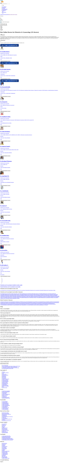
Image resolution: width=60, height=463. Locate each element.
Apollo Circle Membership (6, 391)
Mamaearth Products (5, 432)
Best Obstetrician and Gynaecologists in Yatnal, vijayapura (31, 295)
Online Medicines (4, 392)
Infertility (3, 450)
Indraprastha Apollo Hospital (6, 437)
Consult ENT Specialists (5, 407)
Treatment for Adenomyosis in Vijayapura (6, 301)
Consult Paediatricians (5, 403)
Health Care (3, 424)
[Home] (1, 2)
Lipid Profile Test (4, 415)
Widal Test (3, 419)
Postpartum (3, 445)
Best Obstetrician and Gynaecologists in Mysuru (35, 290)
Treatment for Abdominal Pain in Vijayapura (18, 302)
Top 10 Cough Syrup (5, 365)
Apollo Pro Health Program (6, 394)
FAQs (3, 373)
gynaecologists (6, 14)
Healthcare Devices (5, 427)
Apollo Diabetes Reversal (5, 397)
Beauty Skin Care (4, 428)
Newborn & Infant (4, 446)
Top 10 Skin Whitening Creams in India (7, 368)
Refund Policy (4, 376)
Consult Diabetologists (5, 409)
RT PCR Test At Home (5, 412)
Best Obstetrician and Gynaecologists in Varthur (48, 290)
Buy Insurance (4, 12)
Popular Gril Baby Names (5, 458)
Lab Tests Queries (4, 387)
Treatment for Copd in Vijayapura (16, 303)
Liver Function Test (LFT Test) (6, 420)
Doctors (3, 14)
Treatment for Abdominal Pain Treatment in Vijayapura (31, 302)
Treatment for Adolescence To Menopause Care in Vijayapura (20, 301)
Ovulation (3, 449)
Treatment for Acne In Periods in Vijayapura (35, 301)
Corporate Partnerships (5, 381)
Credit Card (3, 11)
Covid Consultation (5, 401)
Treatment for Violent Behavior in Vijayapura (27, 303)
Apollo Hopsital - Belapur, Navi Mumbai (7, 439)
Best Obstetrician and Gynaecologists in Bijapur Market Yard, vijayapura (33, 294)
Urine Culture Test (4, 418)
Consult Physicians (4, 402)
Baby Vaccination (4, 456)
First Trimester (4, 447)
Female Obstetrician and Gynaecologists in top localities (10, 286)
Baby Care (3, 426)
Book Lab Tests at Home (5, 413)
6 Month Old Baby (4, 457)
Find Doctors (4, 7)
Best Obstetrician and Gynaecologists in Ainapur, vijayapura (31, 297)
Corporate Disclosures (5, 380)
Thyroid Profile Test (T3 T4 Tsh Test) (7, 416)
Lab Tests (3, 8)
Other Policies (4, 378)
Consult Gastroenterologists (6, 405)
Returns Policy (4, 375)
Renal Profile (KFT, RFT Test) (6, 414)
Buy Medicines (4, 6)
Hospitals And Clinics (5, 385)
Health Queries (4, 374)
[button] (30, 288)
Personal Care (4, 425)
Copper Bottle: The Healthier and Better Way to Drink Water (10, 367)
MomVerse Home (4, 443)
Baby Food (3, 455)
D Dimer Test (4, 417)
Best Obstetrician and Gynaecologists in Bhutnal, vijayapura (14, 297)
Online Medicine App (5, 383)
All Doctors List (4, 396)
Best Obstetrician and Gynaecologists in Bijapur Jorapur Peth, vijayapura (10, 293)
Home (1, 14)
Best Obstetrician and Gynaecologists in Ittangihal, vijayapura (47, 295)
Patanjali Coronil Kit (5, 431)
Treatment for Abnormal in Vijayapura (39, 303)
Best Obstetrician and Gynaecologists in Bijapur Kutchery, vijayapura (13, 294)
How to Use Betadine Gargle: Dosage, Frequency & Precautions (11, 366)
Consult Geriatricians (5, 408)
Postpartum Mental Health (5, 451)
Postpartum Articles (5, 452)
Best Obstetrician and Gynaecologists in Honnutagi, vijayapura (48, 297)
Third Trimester (4, 448)
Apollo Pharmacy (4, 384)
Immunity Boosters (4, 429)
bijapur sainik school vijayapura (12, 14)
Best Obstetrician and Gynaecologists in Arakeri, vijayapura (23, 296)
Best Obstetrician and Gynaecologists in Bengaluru (7, 290)
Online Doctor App (4, 382)
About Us (3, 371)
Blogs (3, 386)
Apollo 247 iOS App (5, 379)
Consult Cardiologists (5, 406)
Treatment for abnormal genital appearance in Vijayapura (47, 302)
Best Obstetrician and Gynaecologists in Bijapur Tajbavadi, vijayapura (13, 295)
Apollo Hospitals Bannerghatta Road (7, 438)
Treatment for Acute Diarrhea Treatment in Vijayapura (48, 301)
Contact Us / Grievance (5, 372)
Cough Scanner (4, 393)
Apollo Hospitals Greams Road (6, 436)
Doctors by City (4, 395)
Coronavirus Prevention (5, 430)
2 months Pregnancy (5, 454)
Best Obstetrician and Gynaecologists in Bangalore (21, 290)
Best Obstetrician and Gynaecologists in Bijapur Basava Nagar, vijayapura (31, 293)
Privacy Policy (4, 377)
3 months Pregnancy (5, 453)
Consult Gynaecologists (5, 404)
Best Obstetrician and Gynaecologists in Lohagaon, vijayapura (40, 296)
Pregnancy (3, 444)
